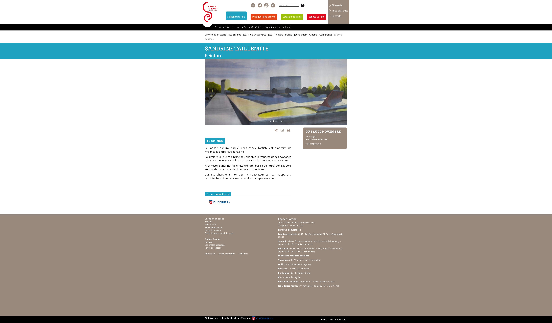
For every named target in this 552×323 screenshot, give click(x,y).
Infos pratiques (340, 10)
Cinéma (313, 34)
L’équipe (208, 242)
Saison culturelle (236, 16)
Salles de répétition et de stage (219, 233)
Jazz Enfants (234, 34)
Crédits (323, 319)
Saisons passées (232, 27)
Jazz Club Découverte (254, 34)
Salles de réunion (213, 230)
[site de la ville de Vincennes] (262, 318)
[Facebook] (253, 5)
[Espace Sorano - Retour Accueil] (210, 13)
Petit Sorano (210, 224)
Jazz (270, 34)
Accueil (218, 27)
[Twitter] (259, 5)
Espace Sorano (317, 16)
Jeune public (300, 34)
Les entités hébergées (215, 245)
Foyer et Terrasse (213, 247)
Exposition (215, 141)
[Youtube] (266, 5)
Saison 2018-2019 (252, 27)
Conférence (325, 34)
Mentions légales (338, 319)
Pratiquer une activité (263, 16)
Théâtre (278, 34)
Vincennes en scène (215, 34)
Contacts (336, 16)
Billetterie (337, 5)
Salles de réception (213, 227)
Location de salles (292, 16)
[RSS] (273, 5)
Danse (288, 34)
